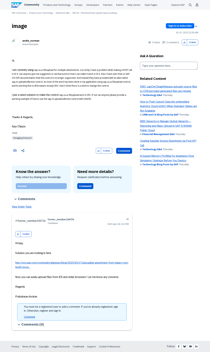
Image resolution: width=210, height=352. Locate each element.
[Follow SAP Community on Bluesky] (184, 346)
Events (120, 5)
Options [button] (196, 26)
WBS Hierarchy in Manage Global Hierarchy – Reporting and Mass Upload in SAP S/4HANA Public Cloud (166, 126)
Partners (107, 5)
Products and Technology (57, 5)
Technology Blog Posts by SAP (160, 164)
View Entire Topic (22, 206)
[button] (184, 42)
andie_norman (30, 40)
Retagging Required (22, 138)
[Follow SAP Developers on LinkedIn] (196, 346)
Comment (124, 150)
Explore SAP (178, 5)
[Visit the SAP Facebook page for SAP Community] (178, 346)
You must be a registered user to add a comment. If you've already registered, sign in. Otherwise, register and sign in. (71, 308)
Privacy (15, 346)
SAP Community (19, 13)
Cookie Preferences (109, 346)
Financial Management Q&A (158, 134)
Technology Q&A (152, 95)
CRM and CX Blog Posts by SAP (160, 114)
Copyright (44, 346)
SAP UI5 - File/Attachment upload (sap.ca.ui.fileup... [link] (95, 13)
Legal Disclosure (61, 346)
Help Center (133, 5)
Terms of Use (29, 346)
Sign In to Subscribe (180, 25)
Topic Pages (150, 5)
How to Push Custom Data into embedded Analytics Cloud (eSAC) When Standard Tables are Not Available (168, 106)
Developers (92, 5)
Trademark (78, 346)
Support (91, 346)
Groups (78, 5)
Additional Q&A (62, 13)
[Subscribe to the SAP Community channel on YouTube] (190, 346)
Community (31, 4)
